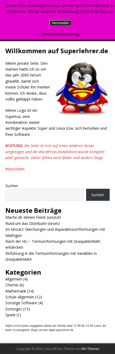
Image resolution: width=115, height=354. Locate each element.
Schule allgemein (19, 296)
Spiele (10, 314)
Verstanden (60, 23)
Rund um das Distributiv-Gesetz (32, 223)
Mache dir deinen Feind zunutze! (33, 217)
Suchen (11, 185)
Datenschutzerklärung (60, 33)
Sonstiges (13, 308)
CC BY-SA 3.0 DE (83, 326)
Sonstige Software (21, 302)
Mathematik (15, 291)
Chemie (11, 284)
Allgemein (13, 279)
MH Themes (90, 349)
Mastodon (15, 168)
